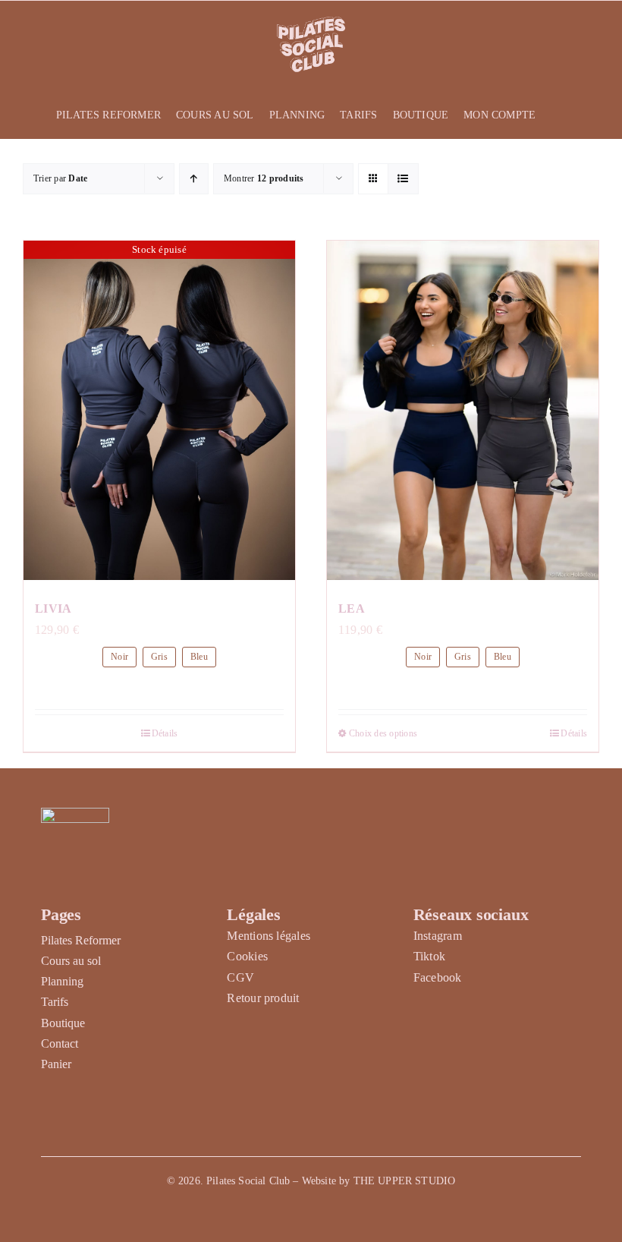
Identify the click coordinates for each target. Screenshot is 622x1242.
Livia (53, 608)
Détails (165, 733)
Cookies (247, 956)
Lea (351, 608)
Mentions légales (268, 935)
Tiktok (429, 956)
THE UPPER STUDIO (404, 1181)
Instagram (437, 935)
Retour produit (263, 997)
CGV (240, 977)
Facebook (437, 977)
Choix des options (383, 733)
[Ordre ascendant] (194, 178)
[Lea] (462, 411)
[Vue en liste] (403, 179)
